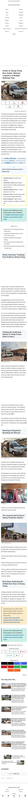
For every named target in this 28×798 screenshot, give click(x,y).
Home (7, 789)
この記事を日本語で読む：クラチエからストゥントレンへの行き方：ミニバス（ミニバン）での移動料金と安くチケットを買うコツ (13, 161)
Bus (9, 645)
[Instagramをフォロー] (20, 663)
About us (7, 791)
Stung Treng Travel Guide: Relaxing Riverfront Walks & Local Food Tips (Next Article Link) (13, 620)
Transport (20, 645)
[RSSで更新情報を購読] (14, 670)
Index (12, 226)
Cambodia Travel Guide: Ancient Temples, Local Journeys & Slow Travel (13, 217)
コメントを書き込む (14, 773)
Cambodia (4, 645)
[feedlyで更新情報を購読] (20, 666)
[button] (18, 106)
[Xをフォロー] (7, 663)
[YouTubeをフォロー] (7, 666)
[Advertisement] (14, 51)
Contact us (20, 789)
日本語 (14, 793)
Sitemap (20, 791)
